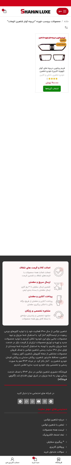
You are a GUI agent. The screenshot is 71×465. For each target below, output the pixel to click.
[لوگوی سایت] (35, 11)
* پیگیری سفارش (55, 442)
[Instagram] (44, 401)
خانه (66, 21)
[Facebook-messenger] (20, 401)
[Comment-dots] (26, 401)
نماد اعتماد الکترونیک (53, 434)
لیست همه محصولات (53, 429)
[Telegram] (50, 401)
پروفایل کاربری (57, 447)
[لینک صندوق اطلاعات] (35, 272)
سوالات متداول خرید (54, 452)
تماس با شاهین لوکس (53, 424)
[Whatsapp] (32, 401)
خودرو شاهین (58, 75)
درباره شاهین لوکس (54, 419)
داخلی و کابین (46, 75)
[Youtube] (38, 401)
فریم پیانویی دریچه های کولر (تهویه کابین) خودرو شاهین (52, 70)
